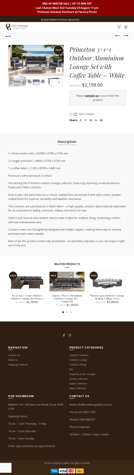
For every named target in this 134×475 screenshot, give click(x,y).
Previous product (118, 36)
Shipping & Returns (18, 364)
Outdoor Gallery (61, 463)
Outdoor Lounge (78, 359)
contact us (92, 95)
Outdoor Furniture (79, 355)
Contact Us (14, 355)
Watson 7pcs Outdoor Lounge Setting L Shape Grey (107, 297)
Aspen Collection (78, 383)
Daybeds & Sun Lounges (82, 374)
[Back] (8, 36)
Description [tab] (67, 141)
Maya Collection (77, 388)
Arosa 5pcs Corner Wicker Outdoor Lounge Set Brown (27, 297)
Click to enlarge (59, 70)
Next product (126, 36)
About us (13, 359)
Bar (71, 369)
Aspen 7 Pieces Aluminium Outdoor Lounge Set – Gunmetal (67, 298)
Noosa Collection (78, 378)
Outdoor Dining (77, 364)
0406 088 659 (87, 419)
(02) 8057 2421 (87, 412)
